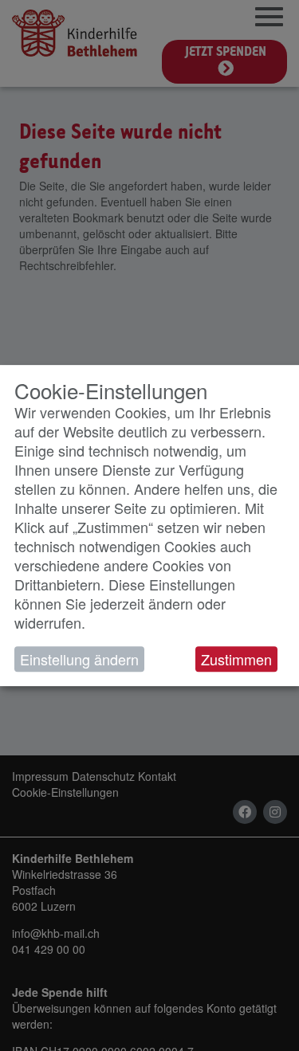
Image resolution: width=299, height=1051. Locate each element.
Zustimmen (236, 659)
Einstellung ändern (79, 659)
